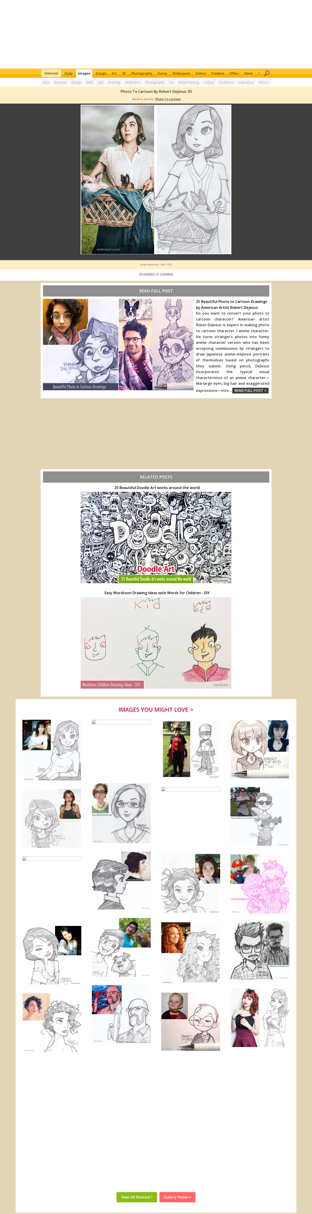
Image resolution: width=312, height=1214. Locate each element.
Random (60, 82)
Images (84, 73)
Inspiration (246, 82)
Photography (141, 73)
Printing (114, 82)
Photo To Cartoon (168, 99)
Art (114, 73)
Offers (234, 73)
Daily (69, 73)
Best (46, 82)
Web (89, 82)
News (248, 73)
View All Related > (137, 1197)
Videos (201, 73)
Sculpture (226, 82)
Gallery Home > (177, 1197)
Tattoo (209, 82)
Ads (100, 82)
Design (101, 73)
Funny (162, 73)
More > (264, 82)
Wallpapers (181, 73)
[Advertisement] (156, 34)
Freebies (217, 73)
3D (124, 73)
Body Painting (189, 82)
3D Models (132, 82)
